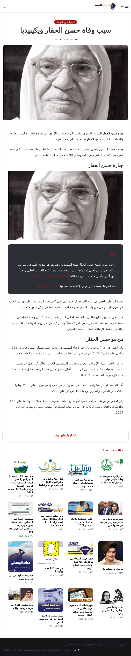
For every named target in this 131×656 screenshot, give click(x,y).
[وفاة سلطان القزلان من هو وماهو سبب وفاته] (20, 595)
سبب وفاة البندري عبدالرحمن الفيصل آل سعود (112, 610)
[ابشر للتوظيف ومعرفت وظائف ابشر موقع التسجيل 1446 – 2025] (110, 466)
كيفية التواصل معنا (51, 650)
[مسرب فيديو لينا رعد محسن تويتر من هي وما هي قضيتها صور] (110, 508)
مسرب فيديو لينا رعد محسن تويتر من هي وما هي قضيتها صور (111, 522)
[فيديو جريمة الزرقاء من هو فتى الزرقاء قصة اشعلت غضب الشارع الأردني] (80, 548)
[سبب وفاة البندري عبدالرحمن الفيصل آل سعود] (110, 596)
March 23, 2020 (48, 286)
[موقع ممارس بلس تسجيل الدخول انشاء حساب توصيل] (80, 467)
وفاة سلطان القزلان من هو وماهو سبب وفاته (21, 606)
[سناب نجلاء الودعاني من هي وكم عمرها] (20, 556)
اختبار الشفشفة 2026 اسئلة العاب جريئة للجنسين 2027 (82, 522)
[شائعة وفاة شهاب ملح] (110, 553)
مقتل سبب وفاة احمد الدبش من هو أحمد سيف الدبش (51, 618)
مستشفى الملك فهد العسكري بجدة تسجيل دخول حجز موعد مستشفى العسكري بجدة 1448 (21, 525)
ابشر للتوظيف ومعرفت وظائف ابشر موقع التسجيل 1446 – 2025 (111, 479)
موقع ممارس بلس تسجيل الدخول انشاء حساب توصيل (83, 482)
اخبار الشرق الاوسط (65, 22)
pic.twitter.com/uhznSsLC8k (49, 276)
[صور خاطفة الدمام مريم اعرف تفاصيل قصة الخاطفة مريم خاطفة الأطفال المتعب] (80, 595)
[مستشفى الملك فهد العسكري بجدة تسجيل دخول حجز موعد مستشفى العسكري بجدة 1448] (20, 508)
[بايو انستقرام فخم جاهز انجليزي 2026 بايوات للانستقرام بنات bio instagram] (50, 506)
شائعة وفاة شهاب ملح (112, 568)
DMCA (6, 650)
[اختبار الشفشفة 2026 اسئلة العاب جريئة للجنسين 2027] (80, 508)
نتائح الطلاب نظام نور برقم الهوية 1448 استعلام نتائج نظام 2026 (51, 482)
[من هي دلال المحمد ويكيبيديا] (50, 553)
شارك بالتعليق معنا (66, 435)
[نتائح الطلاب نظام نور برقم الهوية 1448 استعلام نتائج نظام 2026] (50, 467)
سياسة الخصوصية (32, 650)
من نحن (66, 650)
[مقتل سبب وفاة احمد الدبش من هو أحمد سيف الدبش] (50, 600)
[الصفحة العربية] (105, 6)
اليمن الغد (17, 650)
